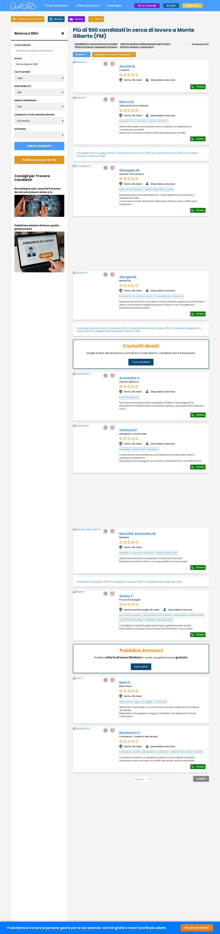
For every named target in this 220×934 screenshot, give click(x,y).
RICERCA (80, 54)
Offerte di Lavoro (87, 5)
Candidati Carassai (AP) (127, 581)
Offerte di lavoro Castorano (136, 47)
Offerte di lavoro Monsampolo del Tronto (145, 43)
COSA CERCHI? (22, 45)
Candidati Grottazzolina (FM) (95, 153)
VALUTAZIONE (22, 72)
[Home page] (23, 8)
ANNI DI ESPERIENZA (25, 100)
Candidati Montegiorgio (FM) (163, 581)
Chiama (200, 86)
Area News (115, 5)
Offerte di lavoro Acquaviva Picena (96, 47)
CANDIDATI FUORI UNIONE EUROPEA (34, 115)
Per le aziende (147, 5)
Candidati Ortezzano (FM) (93, 581)
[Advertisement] (141, 244)
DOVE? (18, 58)
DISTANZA (20, 129)
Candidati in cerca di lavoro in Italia (96, 43)
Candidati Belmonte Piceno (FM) (150, 328)
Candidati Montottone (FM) (133, 153)
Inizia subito (141, 666)
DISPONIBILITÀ (22, 86)
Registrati (192, 5)
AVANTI (201, 778)
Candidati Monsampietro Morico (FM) (117, 331)
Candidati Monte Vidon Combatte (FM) (101, 328)
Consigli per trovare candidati (112, 54)
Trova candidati (141, 362)
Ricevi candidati (197, 928)
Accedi (171, 5)
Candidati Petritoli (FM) (168, 153)
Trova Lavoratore (56, 5)
